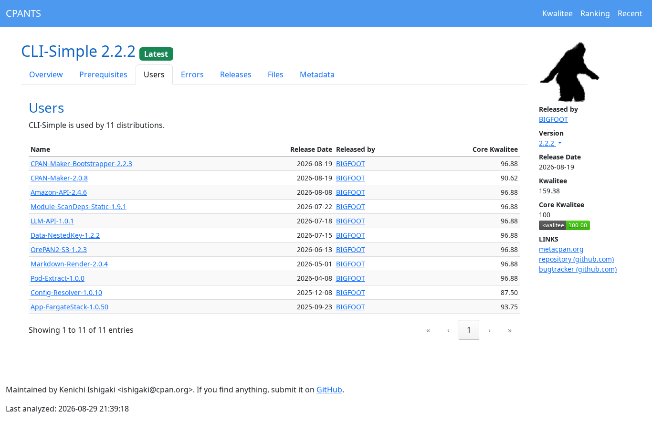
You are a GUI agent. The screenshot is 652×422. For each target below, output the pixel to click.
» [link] (510, 330)
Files (276, 74)
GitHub (329, 389)
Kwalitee (557, 13)
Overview (46, 74)
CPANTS (23, 13)
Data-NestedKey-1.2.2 (65, 235)
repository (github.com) (576, 259)
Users (154, 74)
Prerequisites (103, 74)
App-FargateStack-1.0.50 (69, 306)
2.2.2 (547, 143)
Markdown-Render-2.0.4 (69, 263)
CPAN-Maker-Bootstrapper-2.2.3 (81, 163)
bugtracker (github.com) (578, 269)
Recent (630, 13)
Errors (192, 74)
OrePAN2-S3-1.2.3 (59, 249)
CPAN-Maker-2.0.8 (59, 177)
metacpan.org (561, 248)
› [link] (489, 330)
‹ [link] (448, 330)
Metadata (317, 74)
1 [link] (469, 330)
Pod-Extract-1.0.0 (57, 278)
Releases (236, 74)
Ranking (595, 13)
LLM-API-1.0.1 (52, 220)
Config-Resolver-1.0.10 (66, 292)
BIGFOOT (553, 119)
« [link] (428, 330)
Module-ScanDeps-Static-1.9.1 (78, 206)
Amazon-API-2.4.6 (59, 192)
